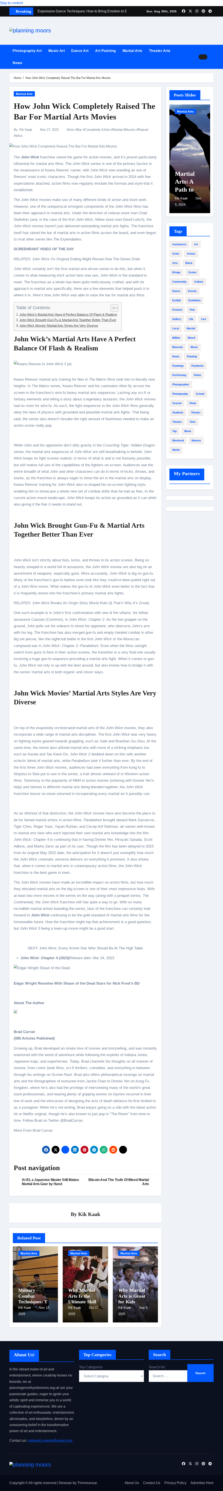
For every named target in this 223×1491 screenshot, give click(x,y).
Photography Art (27, 51)
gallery (176, 319)
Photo (197, 375)
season (177, 403)
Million (176, 337)
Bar (79, 129)
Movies (130, 129)
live (203, 319)
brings (176, 272)
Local (175, 328)
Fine (192, 309)
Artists (191, 253)
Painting (192, 356)
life (191, 319)
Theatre (177, 421)
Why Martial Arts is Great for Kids (131, 1295)
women (196, 440)
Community (179, 281)
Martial (117, 129)
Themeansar (87, 1483)
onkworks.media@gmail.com (50, 1440)
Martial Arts (132, 51)
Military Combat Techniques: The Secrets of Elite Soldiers (35, 1301)
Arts (71, 129)
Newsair (65, 1483)
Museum (177, 347)
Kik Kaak (25, 129)
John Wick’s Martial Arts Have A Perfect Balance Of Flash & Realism (68, 314)
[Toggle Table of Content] (112, 308)
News (17, 63)
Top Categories (91, 1367)
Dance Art (80, 51)
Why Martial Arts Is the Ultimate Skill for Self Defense (84, 1298)
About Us (132, 1483)
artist (175, 253)
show (192, 403)
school (200, 393)
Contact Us (151, 1483)
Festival (177, 309)
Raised (143, 129)
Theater (196, 412)
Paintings (178, 365)
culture (198, 281)
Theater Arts (160, 51)
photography (180, 393)
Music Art (56, 51)
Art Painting (105, 51)
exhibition (194, 300)
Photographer (180, 384)
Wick (19, 136)
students (177, 412)
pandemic (197, 365)
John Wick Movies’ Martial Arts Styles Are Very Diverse (58, 325)
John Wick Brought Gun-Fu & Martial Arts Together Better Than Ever (67, 320)
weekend (178, 440)
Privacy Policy (175, 1483)
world (175, 449)
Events (192, 291)
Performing (179, 375)
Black (189, 263)
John (106, 129)
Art (196, 244)
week (187, 431)
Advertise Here (202, 1483)
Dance (176, 291)
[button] (212, 57)
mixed (191, 337)
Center (192, 272)
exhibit (176, 300)
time (192, 421)
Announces (179, 244)
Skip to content (11, 3)
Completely (92, 129)
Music (194, 347)
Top (174, 431)
